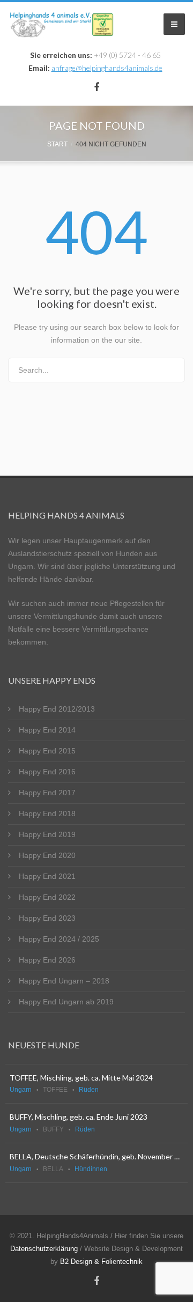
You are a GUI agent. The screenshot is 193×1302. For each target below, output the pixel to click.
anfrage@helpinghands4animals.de (106, 67)
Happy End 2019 (47, 834)
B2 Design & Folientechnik (101, 1261)
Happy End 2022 (47, 897)
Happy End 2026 (47, 960)
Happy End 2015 (47, 750)
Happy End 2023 (47, 918)
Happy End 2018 (47, 813)
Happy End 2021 (47, 876)
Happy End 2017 (47, 792)
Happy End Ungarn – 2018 (64, 981)
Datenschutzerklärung (44, 1249)
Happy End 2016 (47, 771)
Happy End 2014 (47, 730)
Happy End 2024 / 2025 (59, 939)
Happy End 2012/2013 (57, 709)
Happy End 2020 (47, 855)
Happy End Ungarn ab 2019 (66, 1001)
